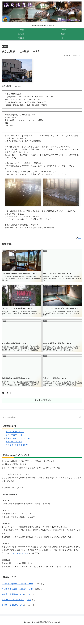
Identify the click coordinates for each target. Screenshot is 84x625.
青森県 (6, 46)
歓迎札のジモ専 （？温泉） (13, 600)
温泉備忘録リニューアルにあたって (20, 438)
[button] (80, 417)
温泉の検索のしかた (14, 442)
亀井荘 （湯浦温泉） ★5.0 (13, 594)
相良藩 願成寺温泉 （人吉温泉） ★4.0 (17, 584)
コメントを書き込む (42, 400)
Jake (28, 594)
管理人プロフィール (14, 435)
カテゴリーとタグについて (17, 445)
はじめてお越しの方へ (15, 432)
